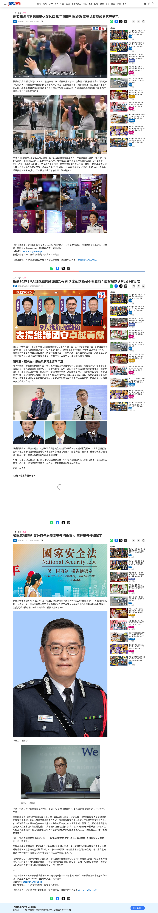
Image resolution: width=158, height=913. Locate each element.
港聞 (19, 13)
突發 (24, 13)
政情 (24, 532)
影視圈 (131, 72)
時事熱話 (132, 120)
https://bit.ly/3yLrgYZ (87, 260)
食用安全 (132, 96)
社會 (24, 278)
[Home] (15, 3)
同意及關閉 (137, 908)
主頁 (14, 13)
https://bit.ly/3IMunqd (32, 251)
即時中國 (132, 60)
